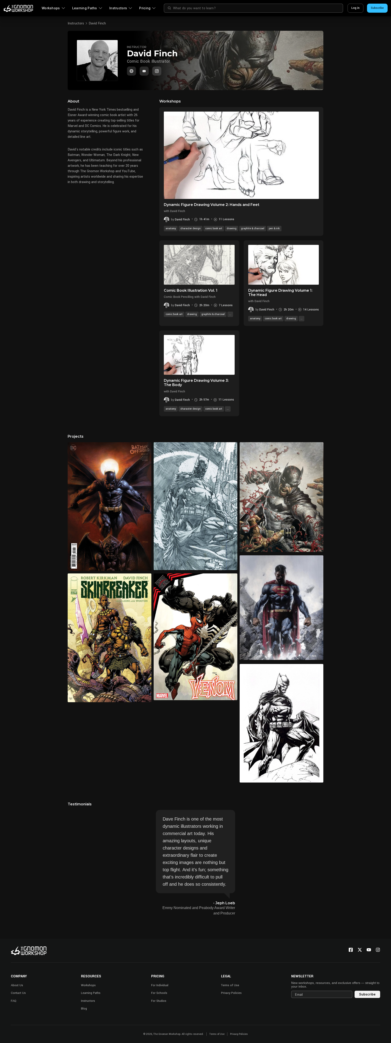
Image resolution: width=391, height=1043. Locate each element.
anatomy (171, 228)
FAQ (13, 1001)
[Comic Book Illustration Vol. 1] (199, 265)
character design (190, 228)
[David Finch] (131, 71)
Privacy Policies (231, 993)
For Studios (158, 1001)
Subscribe (377, 8)
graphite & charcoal (252, 228)
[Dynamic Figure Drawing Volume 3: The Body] (199, 355)
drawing (231, 228)
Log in (355, 8)
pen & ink (274, 228)
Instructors (118, 8)
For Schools (159, 993)
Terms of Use (230, 985)
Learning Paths (84, 8)
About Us (17, 985)
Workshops (51, 8)
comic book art (213, 228)
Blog (84, 1009)
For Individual (159, 985)
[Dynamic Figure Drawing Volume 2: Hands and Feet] (241, 155)
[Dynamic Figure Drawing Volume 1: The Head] (283, 265)
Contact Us (18, 993)
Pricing (144, 8)
